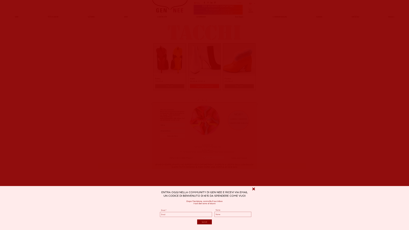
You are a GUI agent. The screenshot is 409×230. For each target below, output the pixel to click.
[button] (253, 188)
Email (163, 210)
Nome (218, 210)
